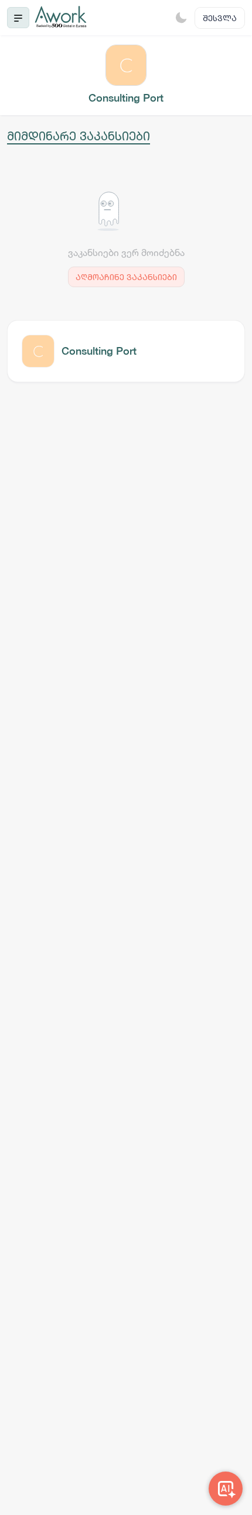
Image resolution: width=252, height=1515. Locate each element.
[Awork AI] (226, 1489)
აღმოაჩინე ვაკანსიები (126, 277)
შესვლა (220, 18)
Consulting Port (99, 351)
